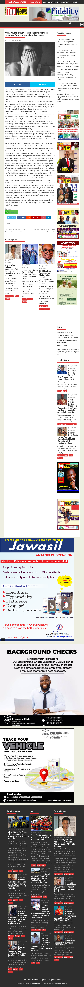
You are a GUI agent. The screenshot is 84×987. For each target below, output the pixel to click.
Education (25, 299)
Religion (42, 309)
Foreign (60, 455)
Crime (41, 306)
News (16, 296)
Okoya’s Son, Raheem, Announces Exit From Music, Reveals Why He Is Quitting (67, 52)
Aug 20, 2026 (23, 875)
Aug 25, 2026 (70, 878)
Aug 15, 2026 (23, 906)
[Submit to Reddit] (28, 217)
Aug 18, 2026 (73, 395)
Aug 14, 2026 (23, 942)
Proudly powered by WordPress (28, 984)
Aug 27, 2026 (10, 260)
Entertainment (10, 296)
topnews (19, 40)
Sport (43, 865)
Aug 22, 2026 (13, 829)
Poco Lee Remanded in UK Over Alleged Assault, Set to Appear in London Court (67, 85)
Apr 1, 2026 (46, 900)
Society (8, 223)
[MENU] (81, 24)
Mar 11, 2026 (47, 933)
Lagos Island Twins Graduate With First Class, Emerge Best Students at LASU (67, 63)
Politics (71, 957)
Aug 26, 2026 (27, 265)
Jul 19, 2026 (35, 832)
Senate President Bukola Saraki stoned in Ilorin (44, 231)
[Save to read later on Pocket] (43, 217)
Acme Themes (62, 984)
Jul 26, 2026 (73, 428)
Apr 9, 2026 (46, 869)
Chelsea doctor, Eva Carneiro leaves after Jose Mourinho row (15, 231)
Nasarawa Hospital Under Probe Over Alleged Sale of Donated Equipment (66, 41)
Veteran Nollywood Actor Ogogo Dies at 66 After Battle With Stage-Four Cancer (67, 96)
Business (34, 929)
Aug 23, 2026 (70, 907)
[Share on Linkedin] (48, 217)
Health (60, 391)
